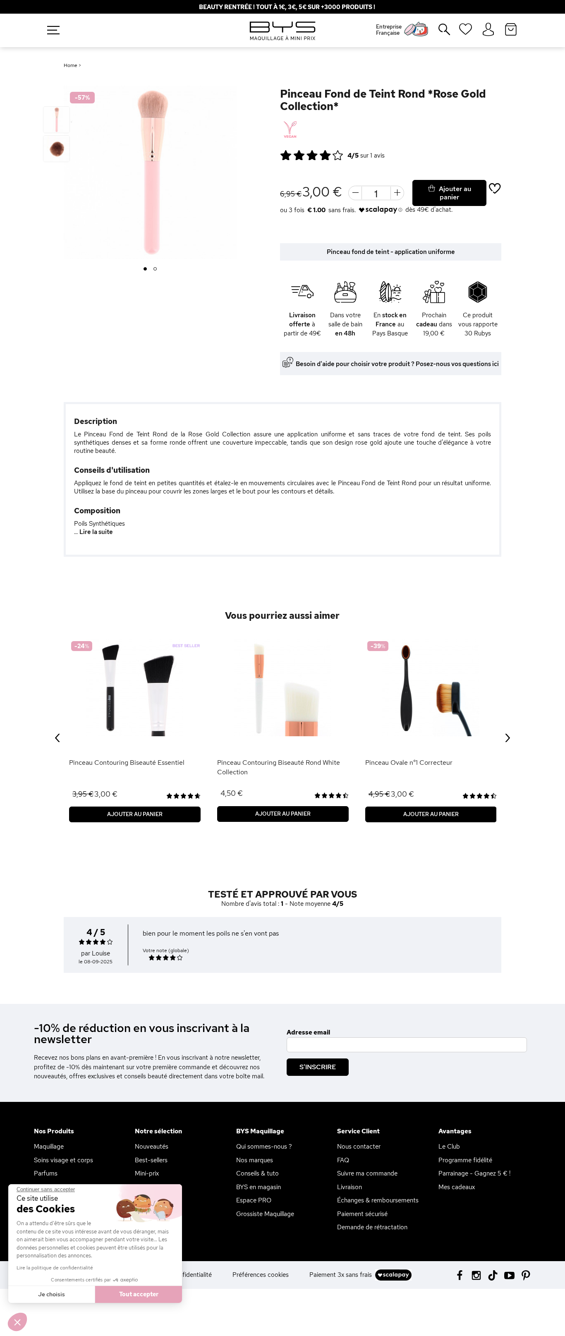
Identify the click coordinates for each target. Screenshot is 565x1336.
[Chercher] (438, 32)
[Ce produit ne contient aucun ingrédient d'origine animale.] (289, 130)
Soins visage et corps (63, 1160)
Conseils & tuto (257, 1173)
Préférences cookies (260, 1275)
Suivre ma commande (367, 1173)
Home (70, 65)
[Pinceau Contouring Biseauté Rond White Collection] (283, 687)
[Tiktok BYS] (493, 1275)
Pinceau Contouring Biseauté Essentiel (126, 762)
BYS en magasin (258, 1187)
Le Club (449, 1146)
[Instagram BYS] (476, 1274)
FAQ (343, 1160)
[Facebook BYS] (460, 1274)
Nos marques (254, 1160)
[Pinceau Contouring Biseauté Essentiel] (135, 687)
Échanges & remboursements (378, 1200)
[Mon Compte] (488, 29)
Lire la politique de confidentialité (55, 1267)
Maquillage (49, 1146)
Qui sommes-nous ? (264, 1146)
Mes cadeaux (456, 1187)
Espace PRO (253, 1200)
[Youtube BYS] (509, 1274)
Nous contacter (359, 1146)
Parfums (45, 1173)
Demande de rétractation (372, 1227)
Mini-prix (147, 1173)
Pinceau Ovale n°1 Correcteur (408, 762)
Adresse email (308, 1032)
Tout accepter (138, 1294)
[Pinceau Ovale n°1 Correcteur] (431, 687)
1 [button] (145, 269)
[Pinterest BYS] (526, 1274)
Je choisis (51, 1294)
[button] (17, 1322)
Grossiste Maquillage (265, 1214)
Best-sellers (151, 1160)
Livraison (349, 1187)
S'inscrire (317, 1067)
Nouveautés (151, 1146)
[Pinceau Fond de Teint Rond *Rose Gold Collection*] (56, 119)
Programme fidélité (465, 1160)
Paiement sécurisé (362, 1214)
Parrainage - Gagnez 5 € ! (474, 1173)
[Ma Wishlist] (465, 32)
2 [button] (155, 269)
